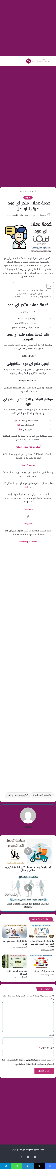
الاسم (50, 1035)
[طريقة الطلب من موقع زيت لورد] (14, 931)
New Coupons (28, 465)
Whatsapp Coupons (28, 542)
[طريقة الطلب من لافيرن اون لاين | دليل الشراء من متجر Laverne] (41, 931)
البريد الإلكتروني (46, 1047)
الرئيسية (31, 191)
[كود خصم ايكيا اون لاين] (41, 961)
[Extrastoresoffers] (37, 61)
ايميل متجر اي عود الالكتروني (29, 293)
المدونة (23, 191)
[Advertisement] (28, 28)
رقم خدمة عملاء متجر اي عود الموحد (32, 290)
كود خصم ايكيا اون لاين (43, 971)
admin (44, 215)
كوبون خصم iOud (41, 795)
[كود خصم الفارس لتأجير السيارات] (14, 961)
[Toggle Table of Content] (47, 286)
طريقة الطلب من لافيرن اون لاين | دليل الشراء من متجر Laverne (42, 944)
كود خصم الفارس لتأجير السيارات (17, 972)
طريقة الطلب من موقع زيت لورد (15, 942)
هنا (15, 421)
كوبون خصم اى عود (17, 795)
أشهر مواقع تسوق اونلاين (28, 447)
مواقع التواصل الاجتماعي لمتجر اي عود (34, 296)
